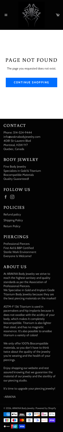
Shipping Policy (13, 220)
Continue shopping (31, 82)
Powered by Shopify (46, 408)
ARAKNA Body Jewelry (23, 408)
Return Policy (12, 226)
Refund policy (12, 214)
